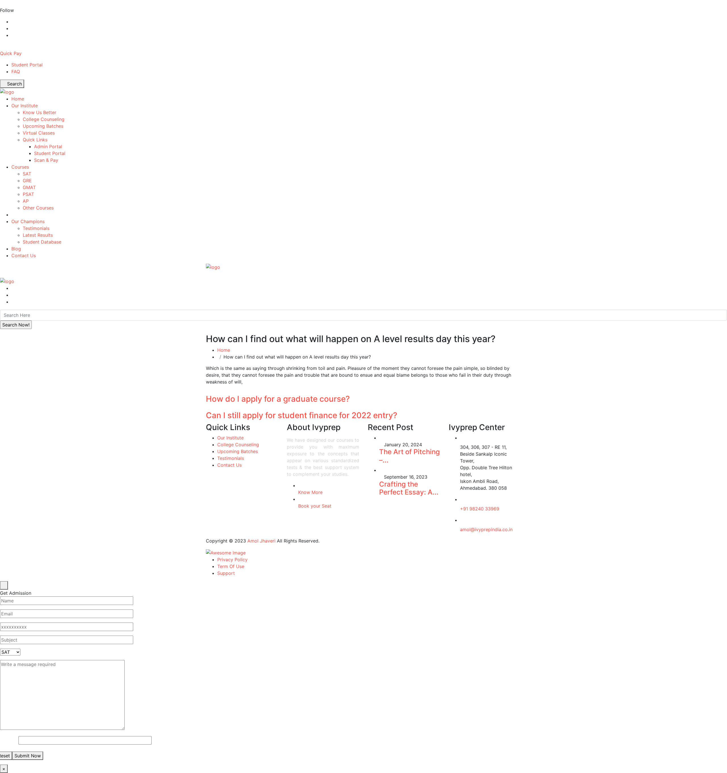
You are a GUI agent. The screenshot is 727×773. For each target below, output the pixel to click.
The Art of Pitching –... (409, 456)
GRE (27, 180)
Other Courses (38, 208)
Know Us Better (39, 112)
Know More (310, 492)
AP (26, 201)
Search (14, 84)
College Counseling (43, 119)
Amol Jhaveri (261, 541)
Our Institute (24, 105)
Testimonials (36, 228)
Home (17, 99)
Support (226, 573)
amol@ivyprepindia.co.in (486, 529)
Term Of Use (230, 566)
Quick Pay (11, 53)
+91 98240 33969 (479, 509)
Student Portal (27, 65)
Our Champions (28, 221)
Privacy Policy (232, 559)
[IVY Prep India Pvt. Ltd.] (7, 91)
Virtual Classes (39, 133)
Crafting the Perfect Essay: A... (408, 488)
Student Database (42, 242)
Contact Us (23, 255)
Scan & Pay (46, 160)
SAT (27, 174)
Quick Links (35, 140)
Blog (16, 249)
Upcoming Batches (43, 126)
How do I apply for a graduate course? (278, 399)
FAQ (15, 71)
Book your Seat (314, 506)
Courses (20, 167)
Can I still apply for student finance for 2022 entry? (301, 415)
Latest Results (38, 235)
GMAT (29, 187)
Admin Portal (48, 146)
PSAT (28, 194)
